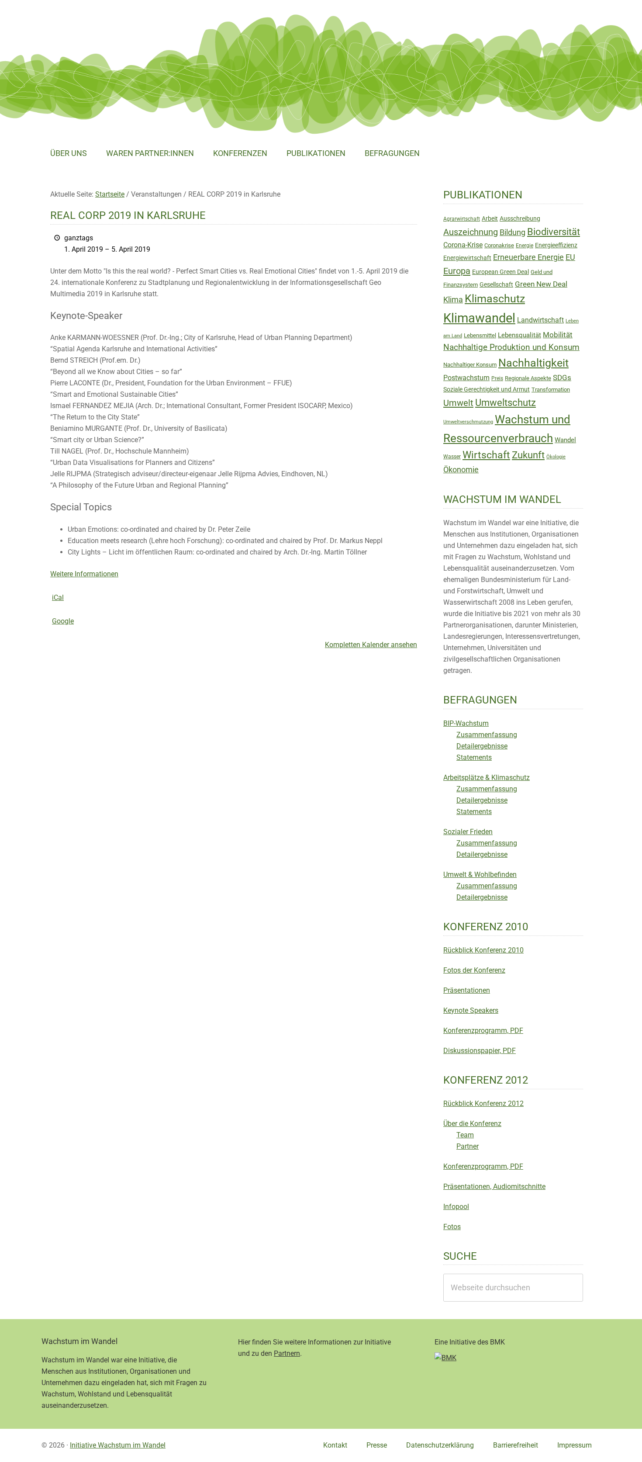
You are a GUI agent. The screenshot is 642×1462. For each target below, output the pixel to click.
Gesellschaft (496, 284)
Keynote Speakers (470, 1010)
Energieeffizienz (556, 245)
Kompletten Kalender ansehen (371, 645)
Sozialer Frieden (468, 832)
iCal (58, 597)
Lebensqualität (519, 335)
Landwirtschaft (540, 320)
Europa (456, 271)
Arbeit (490, 218)
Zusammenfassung (486, 735)
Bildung (512, 232)
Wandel (565, 440)
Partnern (287, 1353)
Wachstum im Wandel (107, 28)
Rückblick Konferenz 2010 (483, 950)
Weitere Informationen (84, 574)
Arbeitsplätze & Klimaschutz (486, 777)
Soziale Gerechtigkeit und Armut (486, 389)
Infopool (456, 1206)
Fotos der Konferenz (474, 970)
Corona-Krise (463, 245)
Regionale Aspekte (528, 378)
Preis (497, 378)
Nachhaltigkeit (533, 363)
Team (465, 1135)
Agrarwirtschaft (461, 219)
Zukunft (528, 455)
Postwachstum (466, 378)
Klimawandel (479, 318)
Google (63, 621)
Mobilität (558, 334)
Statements (474, 757)
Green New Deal (541, 284)
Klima (453, 299)
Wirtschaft (486, 455)
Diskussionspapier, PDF (479, 1050)
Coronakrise (499, 245)
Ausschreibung (520, 218)
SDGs (562, 377)
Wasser (452, 457)
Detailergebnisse (481, 746)
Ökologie (556, 457)
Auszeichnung (470, 232)
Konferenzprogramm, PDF (483, 1030)
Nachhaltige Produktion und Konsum (511, 347)
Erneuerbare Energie (528, 257)
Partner (467, 1146)
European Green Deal (500, 271)
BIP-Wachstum (466, 723)
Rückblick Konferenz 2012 (483, 1103)
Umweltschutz (505, 402)
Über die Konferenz (472, 1123)
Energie (524, 246)
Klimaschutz (495, 298)
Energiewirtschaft (467, 257)
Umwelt (458, 403)
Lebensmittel (480, 335)
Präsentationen (466, 990)
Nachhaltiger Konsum (470, 364)
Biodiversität (553, 231)
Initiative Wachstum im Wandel (118, 1445)
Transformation (551, 389)
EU (570, 257)
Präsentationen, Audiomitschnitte (494, 1186)
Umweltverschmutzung (468, 422)
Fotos (452, 1227)
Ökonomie (461, 469)
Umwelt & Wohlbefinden (480, 874)
